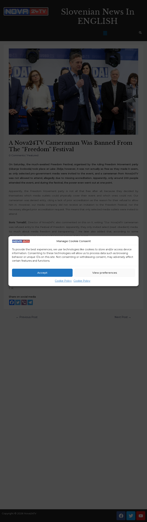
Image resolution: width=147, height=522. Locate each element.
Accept (42, 272)
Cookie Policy (63, 281)
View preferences (104, 272)
